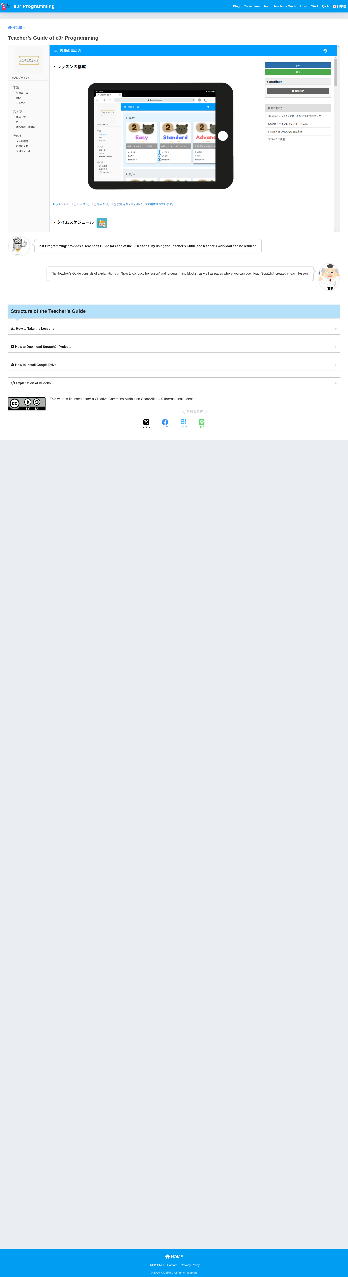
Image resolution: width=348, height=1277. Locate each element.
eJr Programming (33, 6)
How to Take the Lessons (34, 328)
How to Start (309, 6)
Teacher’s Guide (284, 6)
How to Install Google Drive (35, 365)
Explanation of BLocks (33, 383)
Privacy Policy (190, 1265)
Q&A (325, 6)
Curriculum (252, 6)
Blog (236, 6)
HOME (176, 1256)
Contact (172, 1265)
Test (266, 6)
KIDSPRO (157, 1265)
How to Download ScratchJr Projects (42, 346)
